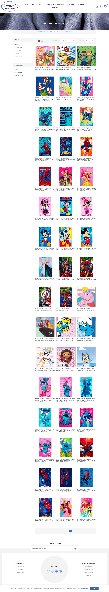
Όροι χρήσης (20, 569)
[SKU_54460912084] (86, 417)
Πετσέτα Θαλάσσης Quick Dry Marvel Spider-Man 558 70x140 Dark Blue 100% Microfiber (64, 491)
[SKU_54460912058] (66, 237)
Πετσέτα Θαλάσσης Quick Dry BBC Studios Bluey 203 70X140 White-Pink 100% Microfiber (45, 370)
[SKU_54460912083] (66, 447)
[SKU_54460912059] (86, 237)
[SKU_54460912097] (45, 357)
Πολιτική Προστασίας (20, 566)
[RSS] (60, 571)
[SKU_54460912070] (86, 176)
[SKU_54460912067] (86, 206)
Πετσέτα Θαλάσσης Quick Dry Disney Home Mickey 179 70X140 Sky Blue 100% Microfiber (65, 250)
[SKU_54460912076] (45, 176)
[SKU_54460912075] (45, 477)
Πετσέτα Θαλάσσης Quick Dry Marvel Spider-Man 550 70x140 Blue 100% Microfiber (65, 159)
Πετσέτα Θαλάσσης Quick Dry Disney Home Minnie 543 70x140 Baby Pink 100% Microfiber (44, 220)
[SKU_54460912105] (45, 327)
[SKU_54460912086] (45, 116)
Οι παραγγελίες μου (88, 572)
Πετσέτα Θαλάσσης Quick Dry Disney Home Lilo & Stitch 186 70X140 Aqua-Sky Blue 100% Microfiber (44, 129)
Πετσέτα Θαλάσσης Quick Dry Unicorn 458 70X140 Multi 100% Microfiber (64, 99)
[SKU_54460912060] (45, 237)
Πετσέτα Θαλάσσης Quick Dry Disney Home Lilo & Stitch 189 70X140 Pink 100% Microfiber (65, 430)
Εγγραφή (75, 548)
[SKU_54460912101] (66, 56)
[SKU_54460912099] (45, 86)
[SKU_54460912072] (86, 507)
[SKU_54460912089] (66, 417)
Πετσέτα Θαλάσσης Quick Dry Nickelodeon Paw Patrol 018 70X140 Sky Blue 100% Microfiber (65, 69)
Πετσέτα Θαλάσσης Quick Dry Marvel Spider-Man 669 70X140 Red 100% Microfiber (86, 461)
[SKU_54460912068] (45, 206)
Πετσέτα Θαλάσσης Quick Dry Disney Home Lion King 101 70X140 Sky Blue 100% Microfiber (44, 340)
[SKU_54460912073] (45, 507)
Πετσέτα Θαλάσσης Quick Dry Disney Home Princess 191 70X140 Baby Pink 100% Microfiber (86, 190)
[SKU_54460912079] (66, 146)
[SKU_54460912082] (45, 447)
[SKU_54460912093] (45, 387)
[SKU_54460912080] (66, 477)
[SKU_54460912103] (86, 327)
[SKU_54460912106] (86, 297)
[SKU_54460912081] (86, 447)
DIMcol (16, 69)
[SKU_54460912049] (86, 267)
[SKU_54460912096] (86, 357)
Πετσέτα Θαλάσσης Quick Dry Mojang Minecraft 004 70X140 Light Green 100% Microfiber (86, 69)
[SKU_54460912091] (45, 417)
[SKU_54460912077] (86, 146)
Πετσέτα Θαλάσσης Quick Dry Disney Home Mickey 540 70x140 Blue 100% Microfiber (44, 250)
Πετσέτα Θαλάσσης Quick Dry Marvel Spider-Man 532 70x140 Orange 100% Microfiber (85, 159)
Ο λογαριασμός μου (88, 566)
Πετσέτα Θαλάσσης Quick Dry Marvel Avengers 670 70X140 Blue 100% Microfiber (65, 280)
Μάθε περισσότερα (83, 588)
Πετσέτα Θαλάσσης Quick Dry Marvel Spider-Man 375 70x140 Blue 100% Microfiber (44, 491)
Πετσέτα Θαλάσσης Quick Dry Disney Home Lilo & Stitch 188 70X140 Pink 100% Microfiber (86, 99)
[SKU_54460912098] (66, 357)
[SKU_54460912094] (66, 86)
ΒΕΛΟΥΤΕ (16, 44)
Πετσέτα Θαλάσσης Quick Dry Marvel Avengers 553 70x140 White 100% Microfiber (44, 310)
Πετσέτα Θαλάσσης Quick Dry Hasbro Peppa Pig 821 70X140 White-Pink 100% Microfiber (86, 310)
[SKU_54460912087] (66, 116)
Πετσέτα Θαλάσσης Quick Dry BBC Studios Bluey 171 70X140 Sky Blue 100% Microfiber (86, 370)
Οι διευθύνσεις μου (88, 569)
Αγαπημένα (88, 575)
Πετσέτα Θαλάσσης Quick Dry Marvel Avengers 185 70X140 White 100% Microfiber (86, 280)
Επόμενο (70, 531)
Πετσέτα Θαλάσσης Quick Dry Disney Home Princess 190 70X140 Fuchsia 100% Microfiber (65, 190)
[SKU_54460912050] (45, 297)
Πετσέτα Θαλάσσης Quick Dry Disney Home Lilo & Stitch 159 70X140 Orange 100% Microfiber (86, 129)
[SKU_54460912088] (86, 86)
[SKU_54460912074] (86, 477)
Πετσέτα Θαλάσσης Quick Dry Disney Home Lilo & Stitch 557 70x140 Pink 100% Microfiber (44, 400)
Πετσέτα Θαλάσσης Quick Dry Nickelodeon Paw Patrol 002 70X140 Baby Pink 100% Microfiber (44, 69)
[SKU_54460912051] (66, 267)
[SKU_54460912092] (66, 387)
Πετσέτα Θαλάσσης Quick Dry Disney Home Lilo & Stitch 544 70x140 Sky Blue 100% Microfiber (86, 400)
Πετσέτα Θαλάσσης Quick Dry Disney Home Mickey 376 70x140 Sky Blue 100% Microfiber (86, 250)
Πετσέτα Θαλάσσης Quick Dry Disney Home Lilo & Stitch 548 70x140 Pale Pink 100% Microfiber (65, 400)
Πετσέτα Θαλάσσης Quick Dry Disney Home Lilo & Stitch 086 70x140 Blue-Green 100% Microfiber (65, 461)
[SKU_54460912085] (86, 116)
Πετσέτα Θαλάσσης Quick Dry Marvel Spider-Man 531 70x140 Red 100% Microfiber (44, 190)
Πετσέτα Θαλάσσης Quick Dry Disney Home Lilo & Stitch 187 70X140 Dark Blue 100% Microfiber (65, 129)
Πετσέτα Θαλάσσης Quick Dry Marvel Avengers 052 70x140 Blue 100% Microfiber (65, 310)
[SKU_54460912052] (45, 267)
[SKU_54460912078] (45, 146)
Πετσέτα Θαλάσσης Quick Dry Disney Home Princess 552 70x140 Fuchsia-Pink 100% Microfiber (86, 521)
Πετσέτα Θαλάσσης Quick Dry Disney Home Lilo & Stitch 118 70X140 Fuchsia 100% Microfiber (86, 430)
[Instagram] (52, 571)
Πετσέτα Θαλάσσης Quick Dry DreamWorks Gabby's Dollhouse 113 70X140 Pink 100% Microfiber (65, 370)
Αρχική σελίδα (40, 31)
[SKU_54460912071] (66, 507)
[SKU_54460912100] (86, 56)
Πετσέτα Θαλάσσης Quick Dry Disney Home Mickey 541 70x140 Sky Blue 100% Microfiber (65, 220)
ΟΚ (94, 588)
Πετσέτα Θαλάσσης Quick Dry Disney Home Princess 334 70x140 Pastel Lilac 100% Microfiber (65, 521)
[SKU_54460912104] (66, 327)
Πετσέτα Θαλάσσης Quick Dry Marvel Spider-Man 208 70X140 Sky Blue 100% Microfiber (86, 491)
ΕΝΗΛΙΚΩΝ (17, 53)
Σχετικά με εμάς (20, 572)
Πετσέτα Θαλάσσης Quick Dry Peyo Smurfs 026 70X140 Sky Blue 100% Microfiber (86, 340)
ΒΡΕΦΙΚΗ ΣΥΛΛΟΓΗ (19, 50)
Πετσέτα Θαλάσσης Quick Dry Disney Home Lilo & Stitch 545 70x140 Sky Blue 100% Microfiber (44, 430)
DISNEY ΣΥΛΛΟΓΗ (18, 47)
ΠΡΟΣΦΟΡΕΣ (17, 59)
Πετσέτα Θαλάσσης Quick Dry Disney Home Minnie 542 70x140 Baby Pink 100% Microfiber (86, 220)
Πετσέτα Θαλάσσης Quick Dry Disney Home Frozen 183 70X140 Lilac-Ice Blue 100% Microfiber (44, 280)
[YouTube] (56, 571)
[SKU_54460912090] (86, 387)
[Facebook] (48, 571)
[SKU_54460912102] (45, 56)
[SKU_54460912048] (66, 297)
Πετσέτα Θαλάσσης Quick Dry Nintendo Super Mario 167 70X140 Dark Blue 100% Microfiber (44, 99)
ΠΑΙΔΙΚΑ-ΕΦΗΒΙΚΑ (19, 56)
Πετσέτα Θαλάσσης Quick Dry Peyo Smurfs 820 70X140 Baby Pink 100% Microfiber (65, 340)
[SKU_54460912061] (66, 206)
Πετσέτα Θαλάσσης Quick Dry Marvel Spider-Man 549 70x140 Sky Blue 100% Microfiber (44, 159)
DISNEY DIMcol (18, 72)
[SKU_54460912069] (66, 176)
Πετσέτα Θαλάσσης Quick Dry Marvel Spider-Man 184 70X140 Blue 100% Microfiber (44, 521)
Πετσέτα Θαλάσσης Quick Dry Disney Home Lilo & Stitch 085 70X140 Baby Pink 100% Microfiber (44, 461)
